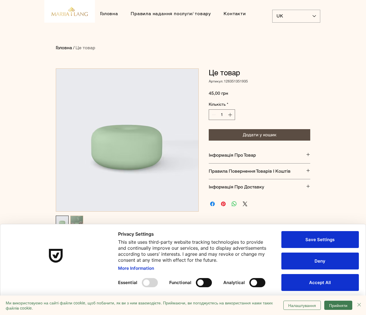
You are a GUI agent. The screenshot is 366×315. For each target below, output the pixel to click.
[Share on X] (245, 203)
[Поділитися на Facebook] (212, 203)
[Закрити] (359, 305)
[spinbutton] (222, 115)
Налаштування (302, 305)
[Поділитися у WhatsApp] (234, 203)
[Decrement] (213, 115)
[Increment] (230, 115)
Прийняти (338, 305)
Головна (64, 47)
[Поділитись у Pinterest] (223, 203)
